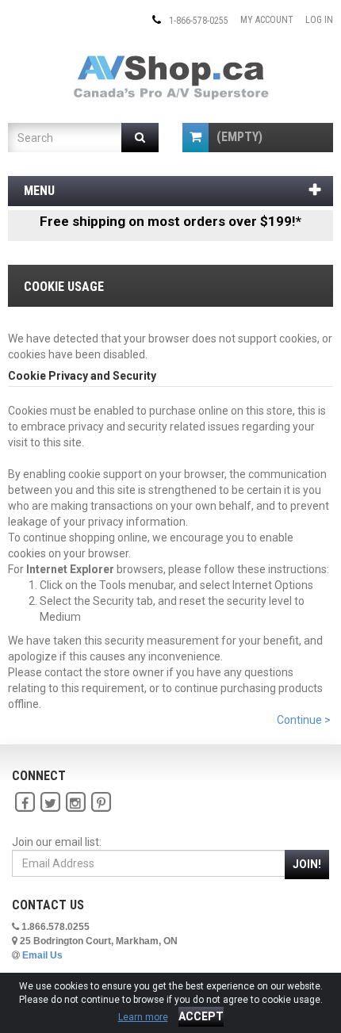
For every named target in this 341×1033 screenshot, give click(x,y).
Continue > (303, 720)
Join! (307, 864)
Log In (319, 19)
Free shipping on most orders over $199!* (170, 221)
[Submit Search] (140, 137)
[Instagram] (75, 802)
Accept (201, 1016)
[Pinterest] (100, 802)
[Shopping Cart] (195, 137)
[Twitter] (50, 802)
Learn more (143, 1017)
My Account (266, 19)
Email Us (42, 955)
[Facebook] (24, 802)
